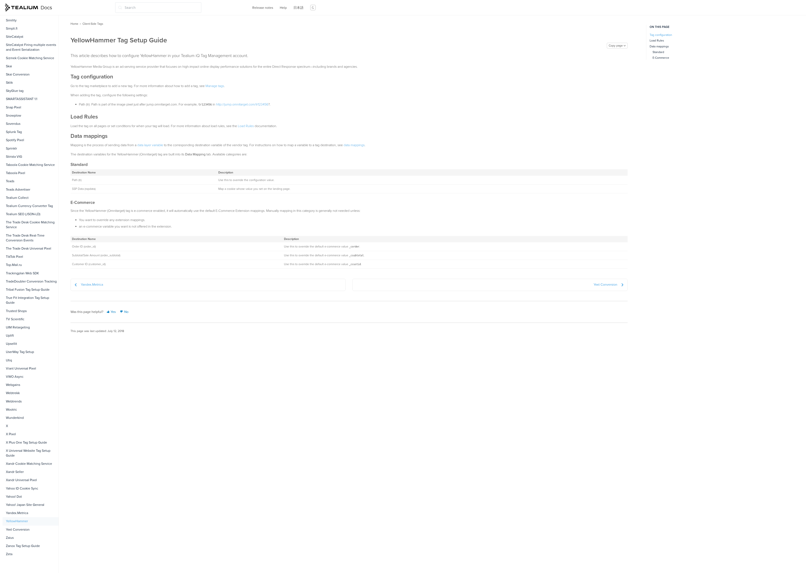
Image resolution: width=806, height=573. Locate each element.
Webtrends (14, 401)
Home (74, 24)
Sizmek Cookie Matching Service (30, 58)
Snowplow (13, 115)
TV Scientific (15, 319)
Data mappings (659, 46)
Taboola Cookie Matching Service (30, 165)
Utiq (9, 360)
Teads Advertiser (18, 190)
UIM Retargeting (18, 327)
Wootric (11, 410)
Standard (658, 52)
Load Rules (246, 126)
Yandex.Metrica (17, 513)
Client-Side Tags (92, 24)
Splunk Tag (14, 132)
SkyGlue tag (15, 91)
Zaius (10, 538)
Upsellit (11, 344)
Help (283, 8)
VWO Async (15, 377)
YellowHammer (17, 521)
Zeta (9, 554)
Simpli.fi (11, 28)
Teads (10, 181)
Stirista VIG (14, 157)
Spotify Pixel (15, 140)
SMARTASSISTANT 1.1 (21, 99)
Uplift (10, 335)
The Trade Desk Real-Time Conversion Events (25, 237)
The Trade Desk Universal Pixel (28, 248)
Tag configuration (661, 35)
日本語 (298, 8)
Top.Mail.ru (14, 265)
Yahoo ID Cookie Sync (22, 488)
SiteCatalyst (14, 37)
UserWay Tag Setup (20, 352)
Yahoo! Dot (14, 497)
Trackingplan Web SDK (22, 273)
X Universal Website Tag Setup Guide (28, 453)
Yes (113, 312)
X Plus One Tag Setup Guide (26, 442)
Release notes (262, 8)
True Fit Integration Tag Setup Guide (27, 300)
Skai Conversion (18, 74)
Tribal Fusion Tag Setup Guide (28, 290)
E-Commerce (661, 58)
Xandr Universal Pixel (21, 480)
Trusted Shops (16, 311)
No (125, 312)
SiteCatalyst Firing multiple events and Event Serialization (31, 47)
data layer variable (150, 145)
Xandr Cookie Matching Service (29, 464)
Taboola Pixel (15, 173)
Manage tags (214, 86)
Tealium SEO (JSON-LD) (23, 214)
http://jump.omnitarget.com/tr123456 (242, 104)
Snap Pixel (13, 107)
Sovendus (13, 124)
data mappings (354, 145)
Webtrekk (13, 393)
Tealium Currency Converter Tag (29, 206)
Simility (11, 20)
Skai (9, 66)
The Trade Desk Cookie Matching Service (30, 224)
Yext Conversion (18, 529)
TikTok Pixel (14, 257)
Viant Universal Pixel (21, 368)
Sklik (9, 83)
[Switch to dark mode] (313, 7)
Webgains (13, 385)
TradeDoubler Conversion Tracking (31, 281)
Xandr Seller (15, 472)
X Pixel (11, 434)
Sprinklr (11, 148)
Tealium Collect (17, 198)
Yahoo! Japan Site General (25, 505)
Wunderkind (15, 418)
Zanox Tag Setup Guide (23, 546)
